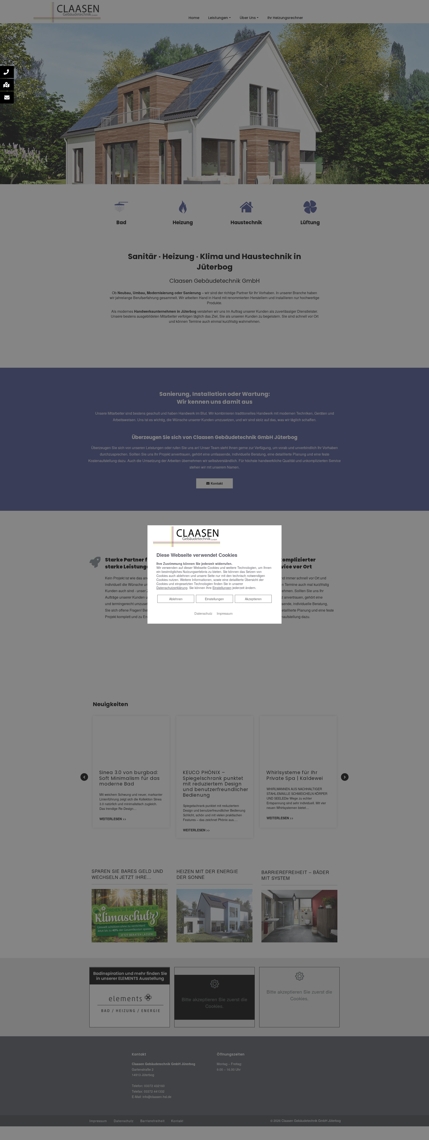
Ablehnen (176, 598)
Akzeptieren (253, 599)
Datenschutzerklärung (171, 587)
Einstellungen (214, 599)
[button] (7, 72)
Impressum (225, 613)
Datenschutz (203, 613)
